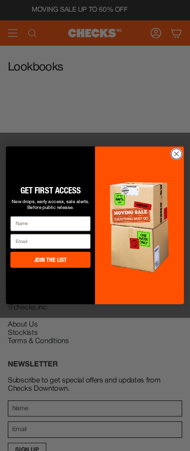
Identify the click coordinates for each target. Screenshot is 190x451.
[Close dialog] (176, 154)
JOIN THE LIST (50, 260)
